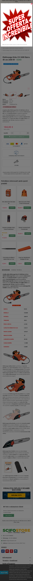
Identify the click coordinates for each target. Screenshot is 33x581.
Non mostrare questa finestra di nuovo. (15, 44)
